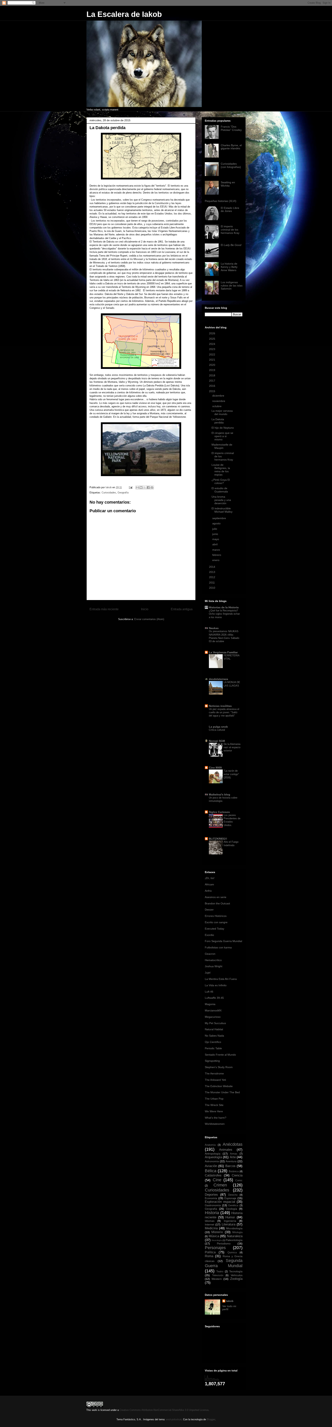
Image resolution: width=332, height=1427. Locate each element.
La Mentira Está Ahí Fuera (221, 978)
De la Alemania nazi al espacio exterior (232, 747)
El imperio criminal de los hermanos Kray (230, 229)
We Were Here (214, 1111)
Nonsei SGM (217, 740)
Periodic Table (213, 1048)
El (231, 245)
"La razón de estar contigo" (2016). (231, 774)
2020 (212, 364)
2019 (212, 370)
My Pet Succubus (215, 1023)
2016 (212, 385)
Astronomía (212, 1161)
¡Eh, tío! (209, 878)
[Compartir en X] (145, 487)
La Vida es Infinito (216, 985)
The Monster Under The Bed (222, 1092)
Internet (209, 1224)
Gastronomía (213, 1205)
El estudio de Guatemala (220, 490)
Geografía (123, 492)
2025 (212, 338)
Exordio (209, 934)
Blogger (211, 1419)
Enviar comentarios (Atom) (149, 619)
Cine (217, 1179)
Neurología (217, 1240)
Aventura (231, 1161)
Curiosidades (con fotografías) (231, 165)
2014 (212, 566)
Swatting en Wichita (228, 184)
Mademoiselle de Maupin (222, 446)
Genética (233, 1205)
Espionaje (230, 1198)
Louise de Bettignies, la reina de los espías (221, 469)
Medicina (211, 1228)
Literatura (228, 1224)
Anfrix (208, 890)
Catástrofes (213, 1175)
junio (215, 533)
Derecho (232, 1195)
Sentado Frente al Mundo (220, 1054)
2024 (212, 343)
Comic (238, 1180)
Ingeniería (230, 1220)
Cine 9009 (215, 767)
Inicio (144, 609)
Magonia (210, 1004)
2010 (212, 587)
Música (214, 1236)
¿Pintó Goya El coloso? (221, 481)
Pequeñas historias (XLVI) (220, 201)
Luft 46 (209, 991)
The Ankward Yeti (215, 1079)
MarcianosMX (213, 1010)
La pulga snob (218, 726)
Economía (211, 1198)
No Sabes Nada (214, 1035)
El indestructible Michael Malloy (222, 510)
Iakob (229, 1300)
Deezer (209, 909)
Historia (212, 1212)
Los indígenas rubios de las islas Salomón (231, 285)
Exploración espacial (220, 1202)
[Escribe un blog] (141, 487)
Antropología (212, 1153)
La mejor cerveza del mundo (222, 412)
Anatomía (210, 1145)
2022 (212, 354)
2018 (212, 375)
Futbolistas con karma (218, 947)
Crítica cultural (217, 729)
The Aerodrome (214, 1073)
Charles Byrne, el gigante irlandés (231, 147)
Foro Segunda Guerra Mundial (223, 941)
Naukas (214, 628)
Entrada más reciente (104, 609)
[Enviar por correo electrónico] (137, 487)
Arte (233, 1157)
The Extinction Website (219, 1086)
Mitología (237, 1232)
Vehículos (236, 1275)
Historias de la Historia (224, 607)
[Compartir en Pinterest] (152, 487)
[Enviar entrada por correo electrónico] (130, 487)
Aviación (211, 1166)
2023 (212, 349)
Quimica (232, 1252)
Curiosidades (109, 492)
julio (215, 528)
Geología (231, 1208)
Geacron (210, 953)
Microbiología (234, 1228)
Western (217, 1278)
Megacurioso (213, 1016)
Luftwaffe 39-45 (214, 997)
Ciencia (237, 1175)
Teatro (219, 1271)
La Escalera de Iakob (124, 14)
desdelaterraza (218, 679)
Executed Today (214, 928)
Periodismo (224, 1243)
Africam (209, 884)
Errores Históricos (216, 915)
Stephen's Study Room (219, 1067)
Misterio (217, 1232)
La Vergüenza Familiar (223, 652)
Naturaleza (234, 1236)
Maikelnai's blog (219, 794)
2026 (212, 333)
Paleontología (234, 1240)
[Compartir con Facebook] (148, 487)
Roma (209, 1256)
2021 (212, 359)
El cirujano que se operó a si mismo (222, 436)
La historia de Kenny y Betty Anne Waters (229, 267)
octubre (217, 406)
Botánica (234, 1171)
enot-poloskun (174, 1419)
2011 (212, 582)
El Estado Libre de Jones (230, 209)
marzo (216, 549)
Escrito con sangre (216, 922)
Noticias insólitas (220, 705)
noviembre (219, 401)
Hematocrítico (213, 960)
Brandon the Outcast (217, 903)
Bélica (210, 1170)
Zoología (236, 1279)
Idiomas (209, 1220)
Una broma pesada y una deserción (221, 500)
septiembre (219, 518)
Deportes (211, 1194)
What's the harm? (215, 1117)
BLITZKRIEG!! (218, 838)
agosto (216, 523)
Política (210, 1252)
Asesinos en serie (215, 897)
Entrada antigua (182, 609)
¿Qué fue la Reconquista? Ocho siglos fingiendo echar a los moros (224, 614)
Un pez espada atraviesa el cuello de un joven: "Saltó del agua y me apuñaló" (224, 712)
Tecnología (235, 1271)
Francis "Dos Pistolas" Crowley (231, 128)
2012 (212, 577)
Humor (230, 1217)
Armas (233, 1153)
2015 (212, 391)
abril (215, 544)
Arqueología (213, 1157)
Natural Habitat (214, 1029)
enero (216, 560)
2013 (212, 572)
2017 (212, 380)
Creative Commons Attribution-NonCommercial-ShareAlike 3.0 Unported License (164, 1410)
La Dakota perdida (218, 421)
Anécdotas (232, 1144)
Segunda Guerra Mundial (223, 1263)
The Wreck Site (214, 1105)
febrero (217, 554)
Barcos (230, 1166)
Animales (225, 1149)
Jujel (207, 972)
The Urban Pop (214, 1098)
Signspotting (212, 1060)
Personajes (215, 1247)
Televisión (217, 1275)
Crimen (220, 1185)
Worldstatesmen (215, 1123)
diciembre (218, 395)
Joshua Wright (213, 966)
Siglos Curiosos (219, 812)
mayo (216, 539)
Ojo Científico (213, 1041)
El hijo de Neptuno (223, 427)
